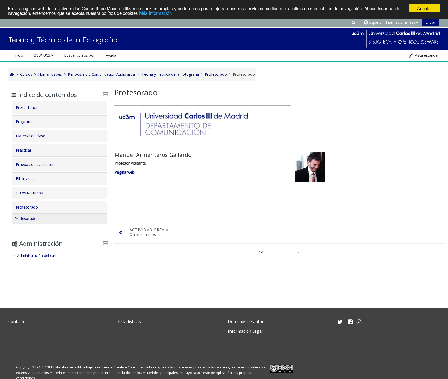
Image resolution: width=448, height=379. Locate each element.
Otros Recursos (29, 192)
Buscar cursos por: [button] (79, 55)
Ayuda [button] (111, 55)
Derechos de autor (246, 321)
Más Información (155, 13)
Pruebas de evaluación (35, 164)
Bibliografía (26, 178)
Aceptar (424, 8)
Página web (125, 172)
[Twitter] (13, 343)
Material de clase (30, 135)
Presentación (27, 107)
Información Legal (245, 331)
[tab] (59, 107)
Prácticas (24, 150)
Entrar (430, 22)
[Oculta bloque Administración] (105, 243)
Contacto (16, 321)
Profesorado (27, 207)
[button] (353, 22)
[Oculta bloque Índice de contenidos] (105, 94)
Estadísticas (129, 321)
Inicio (18, 55)
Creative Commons (128, 367)
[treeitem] (59, 255)
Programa (24, 121)
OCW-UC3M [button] (43, 55)
